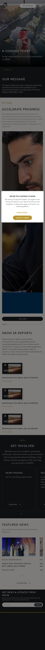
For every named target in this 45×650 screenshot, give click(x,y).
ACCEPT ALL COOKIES (22, 217)
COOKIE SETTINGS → (22, 212)
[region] (22, 207)
